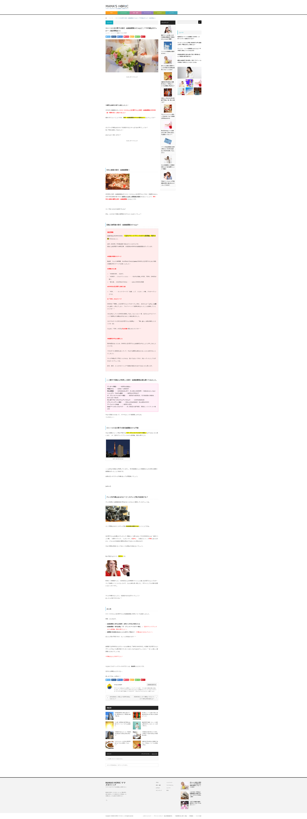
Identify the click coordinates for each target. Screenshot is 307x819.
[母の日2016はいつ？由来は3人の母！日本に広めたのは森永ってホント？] (197, 83)
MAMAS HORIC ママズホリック (116, 784)
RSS (168, 790)
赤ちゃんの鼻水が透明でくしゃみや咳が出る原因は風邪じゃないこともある (168, 67)
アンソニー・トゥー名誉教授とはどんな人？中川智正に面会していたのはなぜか (189, 49)
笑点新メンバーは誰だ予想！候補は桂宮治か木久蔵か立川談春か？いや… (150, 714)
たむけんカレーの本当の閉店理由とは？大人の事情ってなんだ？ (122, 743)
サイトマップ (159, 790)
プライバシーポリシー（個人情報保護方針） (163, 816)
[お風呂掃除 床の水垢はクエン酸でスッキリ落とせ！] (181, 91)
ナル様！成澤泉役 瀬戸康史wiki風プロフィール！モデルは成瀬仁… (122, 724)
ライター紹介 (198, 816)
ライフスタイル (147, 12)
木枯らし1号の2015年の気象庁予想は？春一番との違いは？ (168, 100)
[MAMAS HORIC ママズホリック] (117, 7)
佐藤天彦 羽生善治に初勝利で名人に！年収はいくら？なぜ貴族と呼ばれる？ (168, 83)
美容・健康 (135, 12)
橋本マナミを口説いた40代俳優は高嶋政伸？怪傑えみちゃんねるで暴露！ (168, 37)
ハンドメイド (123, 12)
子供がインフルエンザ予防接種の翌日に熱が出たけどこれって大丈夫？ (168, 183)
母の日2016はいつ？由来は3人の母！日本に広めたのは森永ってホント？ (167, 132)
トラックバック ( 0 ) (145, 753)
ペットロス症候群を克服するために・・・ (168, 52)
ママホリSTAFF (123, 33)
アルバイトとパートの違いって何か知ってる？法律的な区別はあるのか (168, 116)
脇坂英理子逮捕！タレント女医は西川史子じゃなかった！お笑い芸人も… (150, 724)
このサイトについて (147, 816)
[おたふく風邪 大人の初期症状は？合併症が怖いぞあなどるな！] (189, 73)
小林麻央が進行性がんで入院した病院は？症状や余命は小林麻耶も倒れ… (150, 733)
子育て (111, 12)
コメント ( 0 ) (154, 753)
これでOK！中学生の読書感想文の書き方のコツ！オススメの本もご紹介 (195, 794)
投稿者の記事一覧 (152, 684)
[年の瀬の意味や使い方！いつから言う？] (197, 91)
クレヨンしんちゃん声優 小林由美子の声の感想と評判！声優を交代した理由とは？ (189, 43)
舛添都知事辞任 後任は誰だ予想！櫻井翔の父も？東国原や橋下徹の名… (122, 714)
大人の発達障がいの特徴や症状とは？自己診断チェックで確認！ (168, 167)
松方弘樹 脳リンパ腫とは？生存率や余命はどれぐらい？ (120, 697)
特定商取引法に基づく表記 (181, 816)
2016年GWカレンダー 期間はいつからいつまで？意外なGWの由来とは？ (144, 697)
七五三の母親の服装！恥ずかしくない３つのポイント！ (195, 803)
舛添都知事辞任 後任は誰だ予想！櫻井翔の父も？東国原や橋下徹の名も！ (188, 55)
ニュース (171, 12)
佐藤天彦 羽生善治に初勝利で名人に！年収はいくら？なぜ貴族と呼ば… (150, 743)
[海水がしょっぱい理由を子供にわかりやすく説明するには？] (189, 91)
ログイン (119, 765)
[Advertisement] (172, 6)
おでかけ (159, 12)
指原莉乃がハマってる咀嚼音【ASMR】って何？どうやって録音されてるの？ (188, 37)
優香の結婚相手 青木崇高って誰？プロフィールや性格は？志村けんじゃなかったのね (189, 61)
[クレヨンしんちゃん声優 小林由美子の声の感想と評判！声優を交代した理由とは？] (189, 83)
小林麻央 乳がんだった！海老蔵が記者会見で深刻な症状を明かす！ (123, 733)
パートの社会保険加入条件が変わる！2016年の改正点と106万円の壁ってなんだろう (168, 149)
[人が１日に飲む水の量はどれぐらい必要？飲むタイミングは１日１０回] (181, 83)
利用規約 (191, 816)
